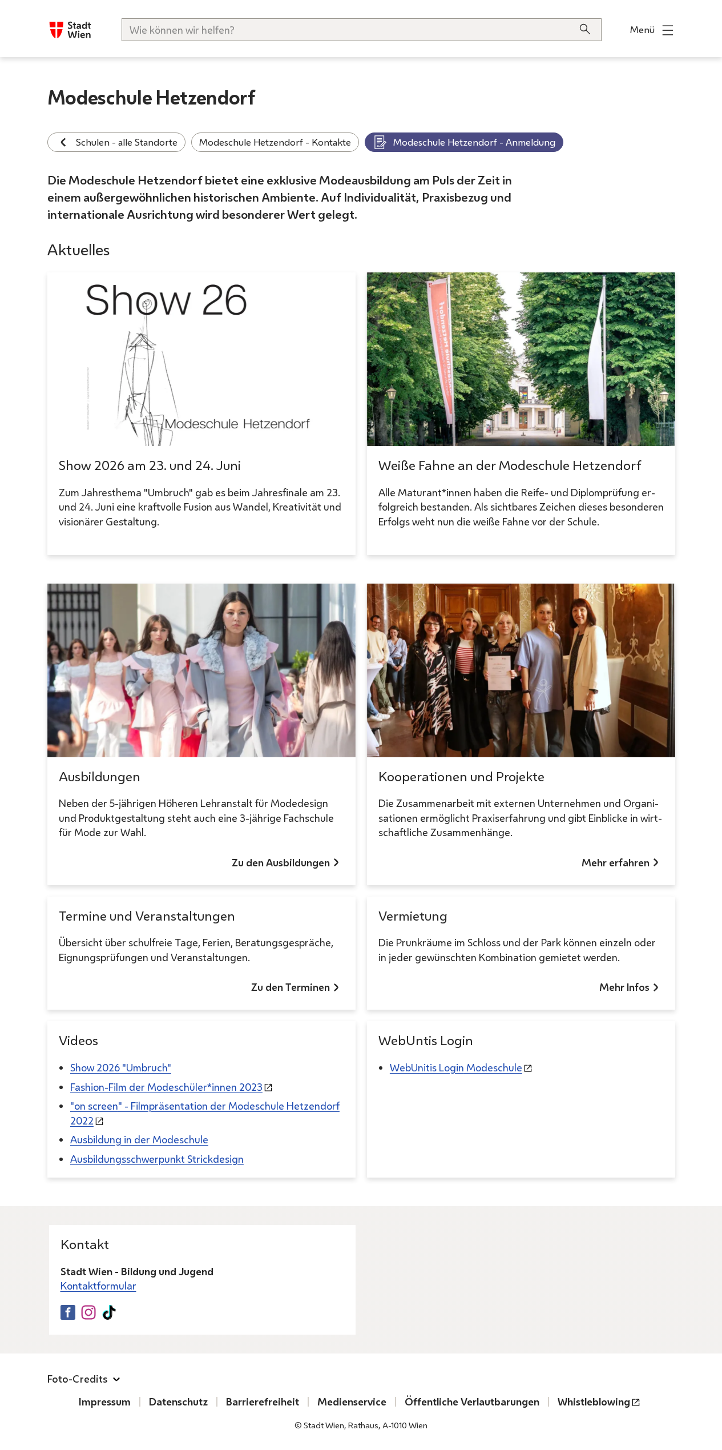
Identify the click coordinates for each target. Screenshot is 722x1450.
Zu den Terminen (290, 987)
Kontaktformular (98, 1285)
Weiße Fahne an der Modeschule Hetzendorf (510, 465)
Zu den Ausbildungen (281, 862)
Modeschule (456, 1067)
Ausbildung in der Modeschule (139, 1139)
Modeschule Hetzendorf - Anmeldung (474, 141)
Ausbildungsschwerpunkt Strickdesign (157, 1159)
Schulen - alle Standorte (127, 141)
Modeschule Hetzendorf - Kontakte (275, 141)
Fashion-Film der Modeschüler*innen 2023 (166, 1087)
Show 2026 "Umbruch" (120, 1067)
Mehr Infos (624, 987)
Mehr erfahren (616, 862)
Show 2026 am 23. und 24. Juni (150, 465)
